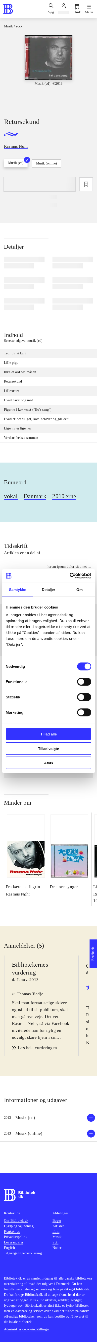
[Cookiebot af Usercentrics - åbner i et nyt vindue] (69, 576)
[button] (48, 1118)
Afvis (48, 763)
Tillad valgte (48, 748)
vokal (11, 496)
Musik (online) (46, 163)
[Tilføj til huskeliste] (86, 184)
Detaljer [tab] (48, 589)
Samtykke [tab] (17, 589)
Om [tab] (79, 589)
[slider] (48, 72)
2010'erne (64, 496)
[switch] (84, 682)
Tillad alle (48, 734)
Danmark (35, 496)
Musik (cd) (16, 163)
